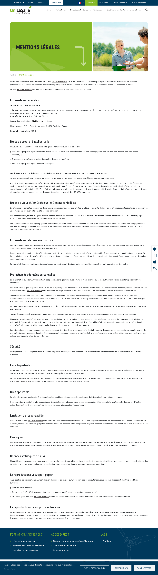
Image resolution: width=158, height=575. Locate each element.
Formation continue (119, 3)
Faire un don (56, 3)
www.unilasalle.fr (59, 81)
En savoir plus (9, 569)
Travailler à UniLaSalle (64, 545)
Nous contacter (61, 550)
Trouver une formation (23, 541)
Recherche (103, 3)
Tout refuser (121, 568)
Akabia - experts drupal (42, 121)
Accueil (13, 75)
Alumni (30, 3)
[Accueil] (21, 10)
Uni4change (42, 3)
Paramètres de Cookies (94, 568)
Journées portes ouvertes (25, 550)
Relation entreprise (138, 3)
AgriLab (107, 541)
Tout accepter (144, 568)
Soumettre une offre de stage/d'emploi (73, 541)
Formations (91, 3)
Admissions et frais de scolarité (28, 545)
